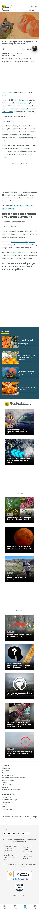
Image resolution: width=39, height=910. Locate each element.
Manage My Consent (9, 780)
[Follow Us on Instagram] (9, 833)
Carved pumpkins (16, 252)
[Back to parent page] (5, 9)
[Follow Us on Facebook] (4, 833)
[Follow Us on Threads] (23, 833)
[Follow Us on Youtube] (13, 833)
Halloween (14, 92)
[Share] (3, 49)
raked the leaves (20, 100)
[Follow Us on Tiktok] (18, 833)
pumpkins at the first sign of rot (23, 242)
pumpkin (23, 103)
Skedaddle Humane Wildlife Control (15, 135)
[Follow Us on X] (28, 833)
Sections (31, 10)
